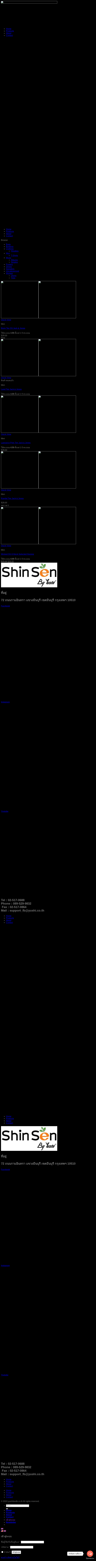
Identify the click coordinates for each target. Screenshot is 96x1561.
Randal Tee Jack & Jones (12, 498)
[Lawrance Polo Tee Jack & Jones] (38, 432)
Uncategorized (12, 271)
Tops (13, 278)
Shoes (9, 267)
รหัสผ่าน (5, 1547)
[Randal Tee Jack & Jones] (38, 488)
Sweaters (10, 269)
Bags (8, 244)
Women (9, 273)
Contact (9, 35)
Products (10, 31)
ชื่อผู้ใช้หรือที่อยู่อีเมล (10, 1542)
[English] (2, 1531)
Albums (14, 260)
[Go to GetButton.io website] (90, 1558)
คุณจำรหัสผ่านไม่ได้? (10, 1557)
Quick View (6, 320)
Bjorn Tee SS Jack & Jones (13, 328)
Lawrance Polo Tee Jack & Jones (15, 443)
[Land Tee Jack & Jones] (38, 375)
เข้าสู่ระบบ (16, 1552)
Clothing (10, 249)
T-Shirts (14, 255)
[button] (48, 132)
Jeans (13, 276)
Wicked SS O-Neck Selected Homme (17, 554)
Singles (14, 262)
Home (8, 29)
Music (8, 258)
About (8, 33)
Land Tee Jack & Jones (11, 389)
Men (8, 253)
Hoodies (14, 251)
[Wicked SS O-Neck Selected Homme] (38, 543)
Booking (9, 247)
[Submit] (7, 1508)
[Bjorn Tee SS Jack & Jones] (38, 317)
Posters (9, 264)
